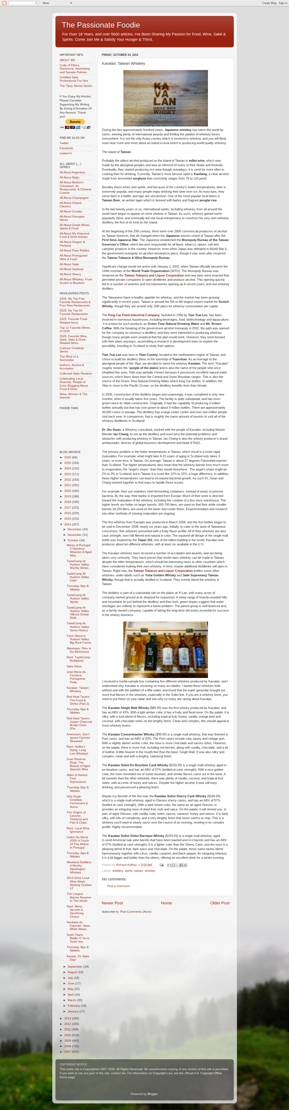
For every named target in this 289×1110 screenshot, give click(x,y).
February (74, 1005)
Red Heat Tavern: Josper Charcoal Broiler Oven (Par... (79, 723)
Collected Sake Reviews (76, 373)
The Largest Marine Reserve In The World (79, 897)
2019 (68, 496)
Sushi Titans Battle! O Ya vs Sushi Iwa (78, 938)
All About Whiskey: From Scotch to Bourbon (76, 281)
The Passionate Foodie (101, 25)
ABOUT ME (67, 60)
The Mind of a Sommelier (69, 358)
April (71, 994)
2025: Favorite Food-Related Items (74, 320)
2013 (68, 1018)
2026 (68, 457)
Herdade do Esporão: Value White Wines (78, 926)
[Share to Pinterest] (185, 865)
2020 (68, 491)
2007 (68, 1051)
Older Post (220, 903)
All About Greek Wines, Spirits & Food (75, 226)
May (71, 989)
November (75, 534)
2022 (68, 479)
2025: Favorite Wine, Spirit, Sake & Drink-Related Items (74, 340)
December (75, 529)
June (71, 983)
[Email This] (169, 865)
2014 (68, 524)
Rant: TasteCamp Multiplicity (78, 659)
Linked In (66, 153)
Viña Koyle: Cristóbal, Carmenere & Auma (77, 801)
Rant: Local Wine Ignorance (78, 830)
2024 (68, 468)
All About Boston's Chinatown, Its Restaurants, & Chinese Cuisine (75, 187)
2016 (68, 513)
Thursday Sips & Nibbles (78, 587)
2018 (68, 502)
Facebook (66, 148)
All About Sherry (70, 274)
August (73, 972)
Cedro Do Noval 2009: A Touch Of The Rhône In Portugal (78, 842)
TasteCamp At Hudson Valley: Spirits (78, 598)
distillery (118, 870)
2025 (68, 462)
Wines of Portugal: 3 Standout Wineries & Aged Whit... (79, 550)
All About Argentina (72, 172)
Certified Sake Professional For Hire (74, 79)
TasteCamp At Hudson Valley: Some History (78, 627)
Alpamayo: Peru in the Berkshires (79, 650)
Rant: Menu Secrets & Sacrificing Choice (75, 911)
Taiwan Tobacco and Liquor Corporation (154, 275)
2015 (68, 518)
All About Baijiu (69, 177)
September (75, 966)
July (71, 977)
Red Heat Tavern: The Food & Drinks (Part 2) (78, 700)
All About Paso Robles (74, 250)
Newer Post (112, 903)
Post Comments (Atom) (135, 911)
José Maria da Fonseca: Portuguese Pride (76, 677)
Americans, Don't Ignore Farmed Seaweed (78, 738)
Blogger (152, 1094)
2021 (68, 485)
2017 (68, 507)
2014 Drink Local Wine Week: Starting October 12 (79, 883)
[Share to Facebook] (181, 865)
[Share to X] (177, 865)
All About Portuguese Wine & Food (74, 257)
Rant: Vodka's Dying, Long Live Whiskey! (77, 750)
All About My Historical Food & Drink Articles (74, 235)
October (73, 540)
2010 (68, 1035)
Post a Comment (118, 886)
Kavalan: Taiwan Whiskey (78, 689)
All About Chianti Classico (70, 204)
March (72, 1000)
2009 (68, 1040)
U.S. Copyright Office (208, 1073)
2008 (68, 1046)
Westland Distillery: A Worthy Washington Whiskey (79, 867)
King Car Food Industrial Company (134, 315)
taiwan (138, 870)
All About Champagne (74, 197)
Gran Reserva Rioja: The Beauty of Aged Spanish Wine (78, 764)
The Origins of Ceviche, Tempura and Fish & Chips (77, 817)
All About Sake (69, 264)
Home (166, 903)
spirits (129, 870)
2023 (68, 474)
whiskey (150, 870)
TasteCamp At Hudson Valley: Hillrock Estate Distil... (78, 613)
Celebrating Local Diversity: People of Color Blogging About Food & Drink (74, 384)
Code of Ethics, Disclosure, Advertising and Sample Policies (75, 69)
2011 (68, 1029)
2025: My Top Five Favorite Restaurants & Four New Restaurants (75, 302)
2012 (68, 1024)
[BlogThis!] (173, 865)
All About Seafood (71, 269)
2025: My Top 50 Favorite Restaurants (74, 312)
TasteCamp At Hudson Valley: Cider (78, 577)
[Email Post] (161, 864)
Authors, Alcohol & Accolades (72, 366)
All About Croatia (71, 211)
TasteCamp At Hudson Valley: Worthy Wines (78, 565)
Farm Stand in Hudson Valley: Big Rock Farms (79, 639)
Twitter (64, 143)
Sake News (74, 666)
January (73, 1011)
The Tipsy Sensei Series (76, 85)
